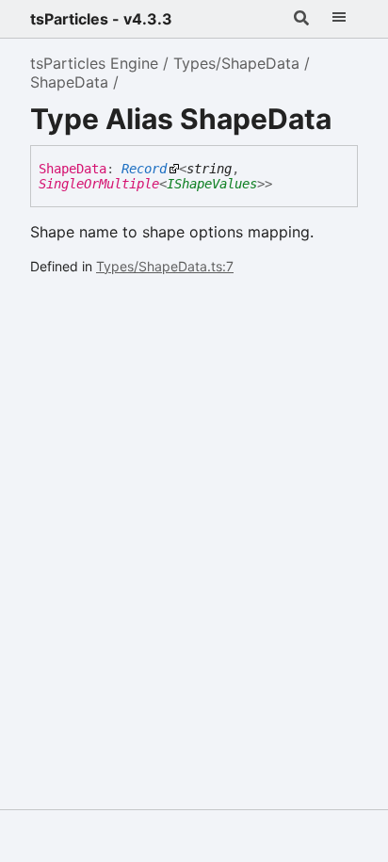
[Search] (301, 19)
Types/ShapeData (236, 63)
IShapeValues (212, 183)
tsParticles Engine (94, 63)
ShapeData (69, 82)
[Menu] (339, 19)
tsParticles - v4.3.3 (101, 18)
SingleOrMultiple (99, 183)
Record (144, 168)
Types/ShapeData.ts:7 (165, 266)
